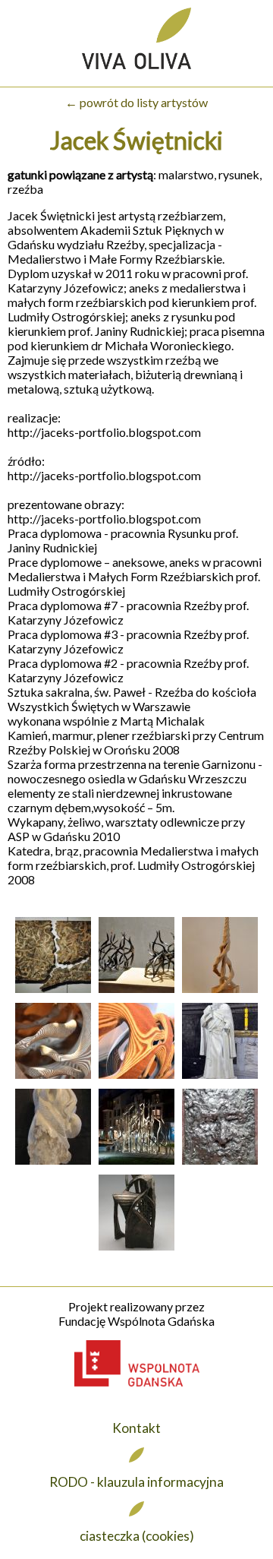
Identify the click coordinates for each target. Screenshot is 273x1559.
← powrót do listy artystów (136, 102)
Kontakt (136, 1428)
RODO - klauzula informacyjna (136, 1482)
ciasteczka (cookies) (137, 1536)
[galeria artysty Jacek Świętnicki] (53, 992)
